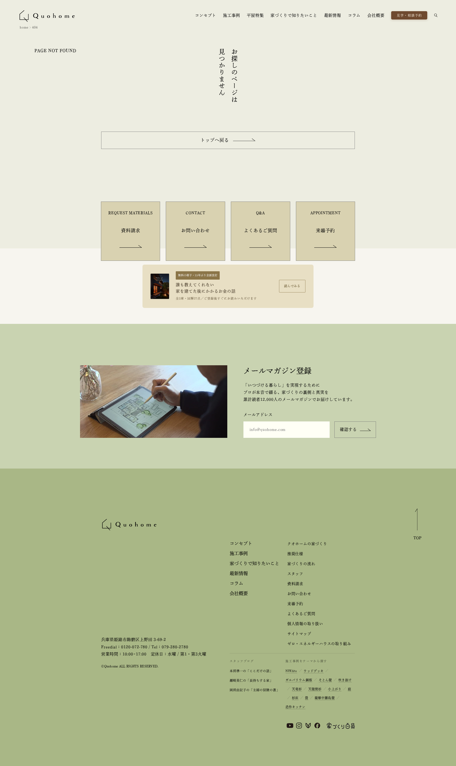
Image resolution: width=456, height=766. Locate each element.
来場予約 (295, 604)
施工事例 (231, 15)
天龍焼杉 (315, 689)
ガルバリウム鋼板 (298, 680)
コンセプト (205, 15)
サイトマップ (299, 634)
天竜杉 (297, 689)
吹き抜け (345, 680)
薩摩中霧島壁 (325, 697)
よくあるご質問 (301, 614)
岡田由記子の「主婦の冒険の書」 (254, 690)
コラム (354, 15)
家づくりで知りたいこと (294, 15)
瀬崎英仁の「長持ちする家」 (251, 680)
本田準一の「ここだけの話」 (251, 670)
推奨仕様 (295, 554)
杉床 (295, 697)
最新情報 (332, 15)
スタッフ (295, 574)
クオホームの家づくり (307, 544)
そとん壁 (325, 680)
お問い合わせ (299, 594)
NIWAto (291, 670)
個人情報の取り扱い (305, 624)
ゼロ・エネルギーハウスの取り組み (319, 644)
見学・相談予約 (409, 15)
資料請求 (295, 584)
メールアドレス (258, 415)
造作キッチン (295, 706)
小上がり (334, 689)
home (24, 27)
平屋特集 (255, 15)
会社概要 (375, 15)
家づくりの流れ (301, 564)
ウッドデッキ (313, 670)
